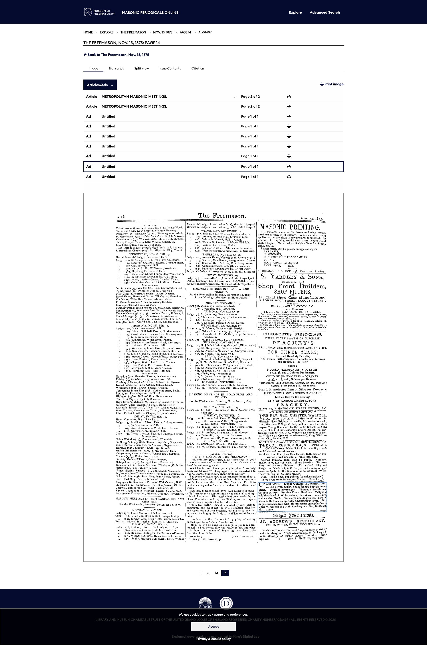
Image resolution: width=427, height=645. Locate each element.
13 (216, 573)
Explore (295, 12)
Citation (197, 68)
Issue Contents (170, 68)
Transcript (116, 68)
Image (93, 68)
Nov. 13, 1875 (162, 32)
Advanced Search (325, 12)
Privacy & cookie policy (213, 639)
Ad (88, 116)
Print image (334, 84)
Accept (213, 627)
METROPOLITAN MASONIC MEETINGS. (134, 96)
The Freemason (133, 32)
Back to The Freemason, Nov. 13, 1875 (118, 54)
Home (88, 32)
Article (91, 96)
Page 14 (185, 32)
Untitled (108, 116)
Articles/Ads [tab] (97, 85)
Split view (141, 68)
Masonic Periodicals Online (150, 12)
